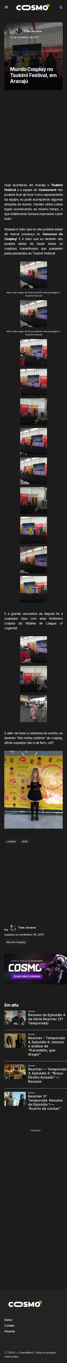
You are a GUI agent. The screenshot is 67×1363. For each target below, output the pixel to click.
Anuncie (9, 1331)
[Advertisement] (33, 137)
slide (25, 841)
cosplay (11, 841)
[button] (6, 7)
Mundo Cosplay (16, 942)
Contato (9, 1325)
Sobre (8, 1320)
